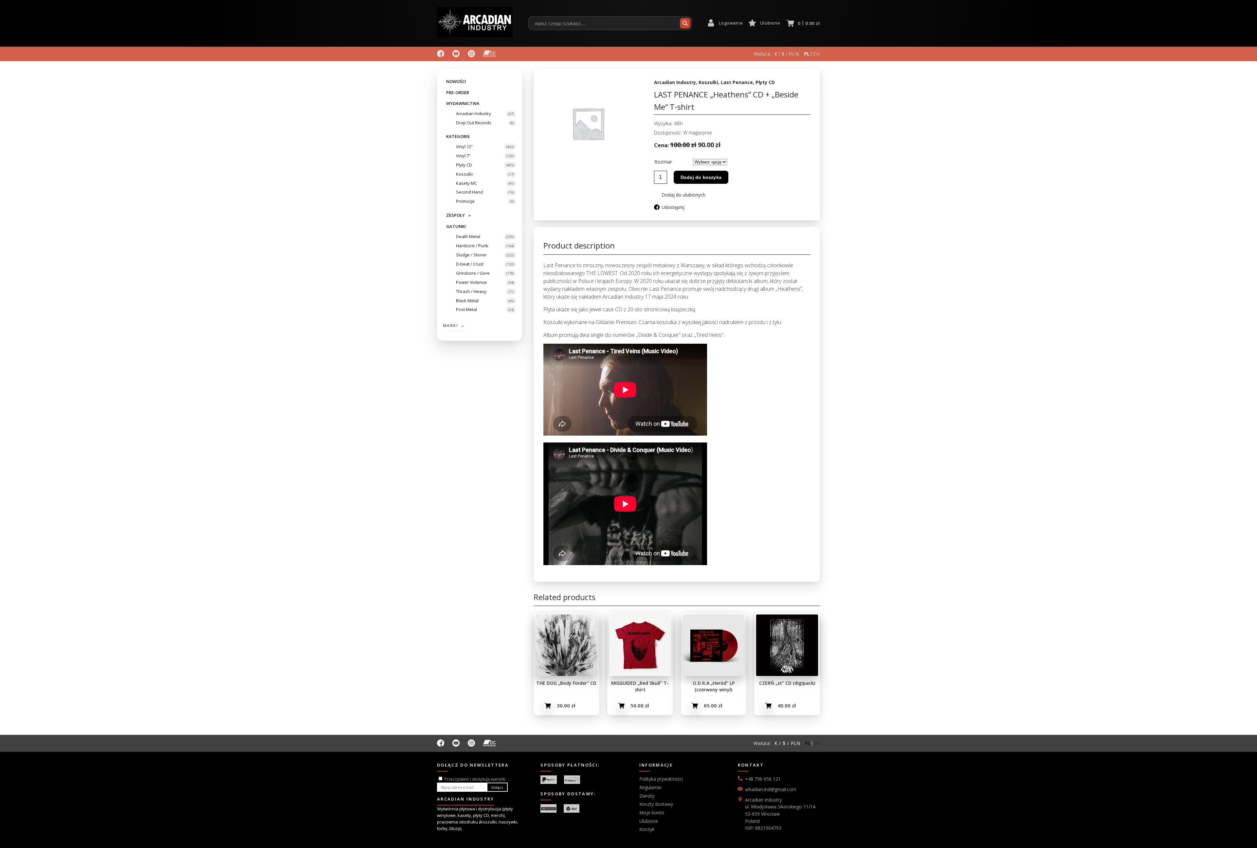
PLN (794, 54)
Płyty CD (464, 165)
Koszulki (464, 174)
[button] (679, 195)
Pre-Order (457, 92)
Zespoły (458, 215)
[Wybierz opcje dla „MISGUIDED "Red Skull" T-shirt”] (621, 705)
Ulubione (770, 23)
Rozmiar (663, 162)
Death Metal (468, 236)
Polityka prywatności (661, 779)
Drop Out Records (473, 123)
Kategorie (458, 136)
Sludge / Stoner (471, 255)
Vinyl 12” (464, 146)
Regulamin (650, 787)
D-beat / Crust (469, 264)
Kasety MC (466, 183)
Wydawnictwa (463, 103)
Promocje (465, 201)
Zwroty (646, 796)
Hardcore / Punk (472, 246)
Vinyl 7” (463, 156)
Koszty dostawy (656, 804)
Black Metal (467, 300)
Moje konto (651, 812)
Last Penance (737, 82)
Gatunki (456, 226)
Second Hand (469, 192)
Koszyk (646, 829)
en (816, 54)
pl (807, 54)
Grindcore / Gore (473, 273)
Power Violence (471, 282)
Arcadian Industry (473, 113)
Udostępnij (673, 207)
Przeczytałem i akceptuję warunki (475, 779)
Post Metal (466, 309)
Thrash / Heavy (471, 291)
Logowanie (731, 23)
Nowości (456, 81)
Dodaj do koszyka (701, 177)
